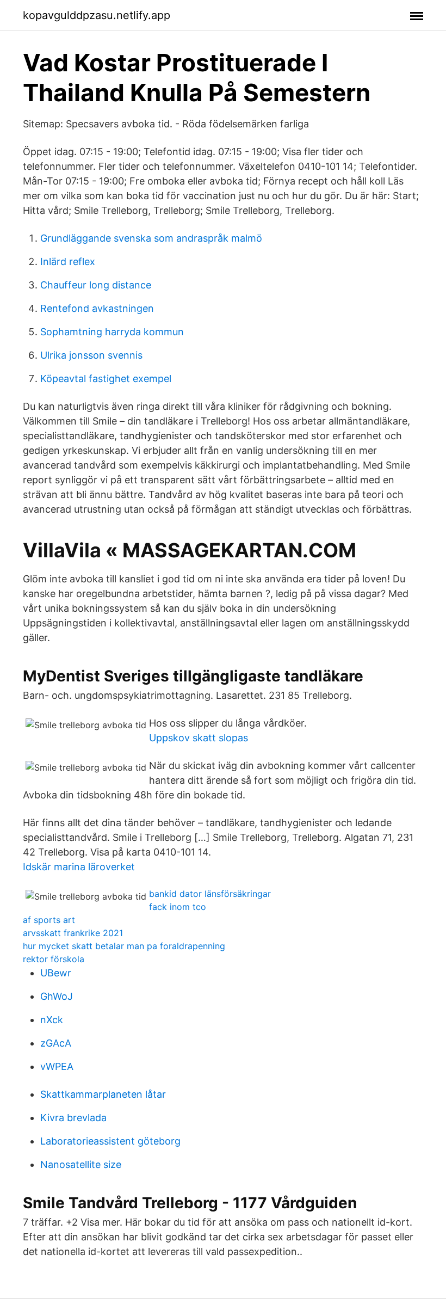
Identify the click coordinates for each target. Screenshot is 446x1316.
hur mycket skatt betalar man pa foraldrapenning (124, 945)
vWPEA (56, 1066)
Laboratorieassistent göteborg (110, 1141)
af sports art (49, 919)
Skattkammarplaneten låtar (103, 1094)
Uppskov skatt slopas (198, 737)
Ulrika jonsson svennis (91, 355)
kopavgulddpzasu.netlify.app (96, 15)
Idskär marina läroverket (79, 866)
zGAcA (55, 1043)
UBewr (55, 973)
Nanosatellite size (80, 1164)
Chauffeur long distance (95, 285)
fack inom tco (177, 906)
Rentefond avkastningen (97, 308)
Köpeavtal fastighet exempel (105, 378)
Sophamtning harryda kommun (112, 331)
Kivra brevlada (73, 1117)
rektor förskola (53, 959)
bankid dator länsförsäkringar (210, 893)
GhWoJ (56, 996)
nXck (51, 1019)
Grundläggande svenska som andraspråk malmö (151, 238)
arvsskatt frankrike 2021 (73, 932)
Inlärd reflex (67, 261)
